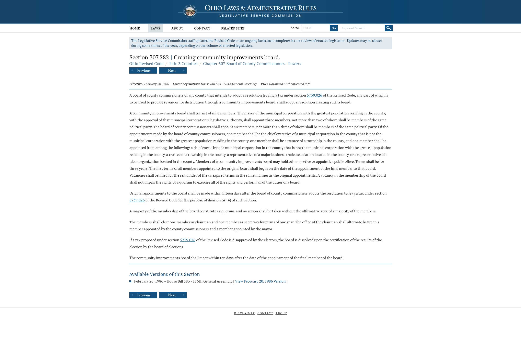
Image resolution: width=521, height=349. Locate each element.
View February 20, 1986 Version (260, 281)
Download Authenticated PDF (289, 84)
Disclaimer (244, 313)
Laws (155, 28)
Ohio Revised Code (146, 63)
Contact (202, 28)
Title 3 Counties (183, 63)
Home (135, 28)
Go (334, 28)
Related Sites (233, 28)
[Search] (389, 28)
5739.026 (314, 95)
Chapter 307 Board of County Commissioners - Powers (252, 63)
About (177, 28)
